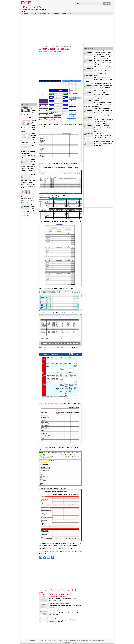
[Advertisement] (67, 29)
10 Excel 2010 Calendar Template (103, 108)
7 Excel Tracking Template (101, 51)
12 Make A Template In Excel (102, 67)
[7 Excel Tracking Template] (88, 52)
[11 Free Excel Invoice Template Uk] (88, 143)
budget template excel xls (66, 589)
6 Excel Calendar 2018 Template (103, 124)
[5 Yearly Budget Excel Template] (88, 85)
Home (26, 13)
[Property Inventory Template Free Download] (88, 117)
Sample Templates (90, 640)
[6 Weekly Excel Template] (43, 615)
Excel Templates (48, 46)
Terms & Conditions (53, 13)
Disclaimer (33, 13)
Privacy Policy (42, 13)
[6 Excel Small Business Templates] (88, 100)
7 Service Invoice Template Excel (58, 596)
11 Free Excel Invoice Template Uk (103, 141)
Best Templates (81, 640)
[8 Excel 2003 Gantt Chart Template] (88, 75)
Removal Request (66, 13)
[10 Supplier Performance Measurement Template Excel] (88, 135)
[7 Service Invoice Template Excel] (43, 601)
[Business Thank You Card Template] (26, 125)
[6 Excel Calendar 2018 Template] (88, 125)
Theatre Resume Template (33, 135)
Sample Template (70, 640)
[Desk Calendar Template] (25, 112)
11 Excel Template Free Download (103, 59)
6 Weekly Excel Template (56, 611)
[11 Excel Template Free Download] (88, 60)
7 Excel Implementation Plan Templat (59, 603)
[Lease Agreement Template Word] (26, 150)
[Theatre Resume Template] (26, 138)
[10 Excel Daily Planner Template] (88, 92)
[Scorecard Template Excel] (26, 195)
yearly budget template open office (57, 590)
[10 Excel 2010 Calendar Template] (88, 110)
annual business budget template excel (50, 589)
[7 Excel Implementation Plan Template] (43, 608)
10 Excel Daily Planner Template (103, 91)
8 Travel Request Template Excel (58, 618)
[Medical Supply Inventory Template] (25, 161)
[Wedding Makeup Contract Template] (25, 206)
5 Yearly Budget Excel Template (102, 83)
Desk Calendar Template (33, 108)
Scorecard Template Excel (28, 196)
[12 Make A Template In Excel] (88, 68)
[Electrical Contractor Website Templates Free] (25, 176)
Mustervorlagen (100, 640)
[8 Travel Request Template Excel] (43, 622)
